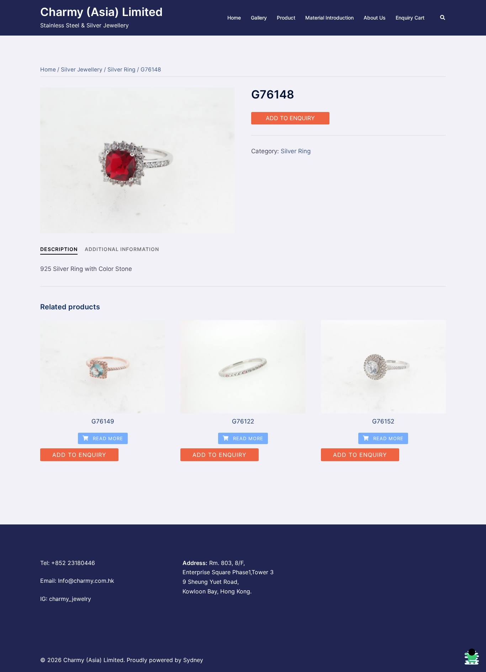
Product (286, 18)
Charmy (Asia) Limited (101, 12)
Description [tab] (59, 249)
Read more (107, 438)
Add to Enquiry (290, 118)
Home (234, 18)
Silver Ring (121, 69)
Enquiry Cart (410, 18)
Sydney (193, 659)
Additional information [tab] (122, 249)
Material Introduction (329, 18)
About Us (375, 18)
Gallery (259, 18)
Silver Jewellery (81, 69)
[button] (443, 18)
